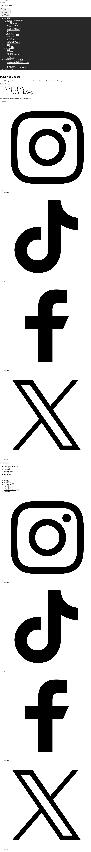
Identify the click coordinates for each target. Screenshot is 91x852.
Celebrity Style (10, 35)
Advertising (7, 468)
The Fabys (11, 66)
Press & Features (8, 471)
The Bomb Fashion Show (16, 67)
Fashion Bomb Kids (14, 54)
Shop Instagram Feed (15, 20)
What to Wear (12, 25)
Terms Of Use (7, 474)
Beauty (10, 46)
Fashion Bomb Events (12, 59)
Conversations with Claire (18, 63)
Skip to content (4, 1)
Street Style (12, 31)
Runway (10, 26)
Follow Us (5, 9)
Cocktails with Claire (16, 61)
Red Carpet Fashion (15, 28)
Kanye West (12, 41)
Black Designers (13, 30)
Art (8, 50)
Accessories (12, 23)
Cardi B (10, 38)
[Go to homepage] (18, 95)
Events (10, 51)
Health (10, 53)
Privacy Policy (8, 473)
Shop (5, 18)
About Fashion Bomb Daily (11, 466)
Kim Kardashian (13, 43)
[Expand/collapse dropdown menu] (8, 18)
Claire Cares (12, 64)
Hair (5, 44)
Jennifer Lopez (13, 40)
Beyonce (10, 36)
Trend (9, 33)
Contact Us (8, 69)
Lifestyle (7, 48)
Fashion (7, 22)
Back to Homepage (5, 84)
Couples (10, 58)
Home (9, 56)
